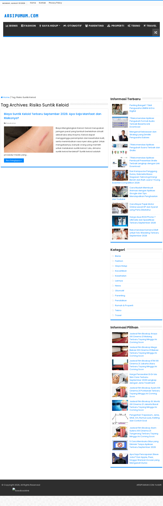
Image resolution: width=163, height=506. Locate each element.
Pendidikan (121, 300)
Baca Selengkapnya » (14, 160)
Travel (118, 315)
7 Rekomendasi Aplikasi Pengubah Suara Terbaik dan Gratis (145, 147)
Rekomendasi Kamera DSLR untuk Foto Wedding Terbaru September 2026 (144, 232)
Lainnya (119, 280)
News (118, 285)
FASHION (30, 26)
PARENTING (96, 26)
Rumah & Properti (124, 305)
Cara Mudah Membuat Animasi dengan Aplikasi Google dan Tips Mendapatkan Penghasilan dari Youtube (135, 193)
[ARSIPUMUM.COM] (21, 15)
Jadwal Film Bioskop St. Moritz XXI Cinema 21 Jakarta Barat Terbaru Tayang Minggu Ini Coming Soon (145, 405)
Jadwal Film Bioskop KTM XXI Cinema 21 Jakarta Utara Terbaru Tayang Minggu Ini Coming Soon (144, 365)
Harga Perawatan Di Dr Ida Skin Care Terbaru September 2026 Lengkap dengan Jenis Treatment (143, 378)
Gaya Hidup (121, 265)
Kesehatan (11, 123)
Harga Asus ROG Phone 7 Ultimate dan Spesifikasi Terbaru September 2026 (143, 219)
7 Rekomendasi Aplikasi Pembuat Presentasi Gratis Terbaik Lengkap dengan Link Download (145, 162)
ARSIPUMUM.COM (145, 484)
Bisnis (118, 256)
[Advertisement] (81, 66)
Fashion (119, 260)
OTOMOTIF (74, 26)
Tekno (118, 310)
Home (33, 2)
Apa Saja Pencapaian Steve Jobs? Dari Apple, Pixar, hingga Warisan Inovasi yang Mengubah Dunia (144, 458)
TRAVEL (151, 26)
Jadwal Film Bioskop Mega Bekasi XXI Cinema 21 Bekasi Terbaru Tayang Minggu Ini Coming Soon (144, 351)
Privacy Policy (55, 2)
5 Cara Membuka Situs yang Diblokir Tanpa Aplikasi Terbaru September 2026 (144, 444)
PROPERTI (117, 26)
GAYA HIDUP (50, 26)
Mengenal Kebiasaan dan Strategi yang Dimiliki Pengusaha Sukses (143, 134)
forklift (158, 484)
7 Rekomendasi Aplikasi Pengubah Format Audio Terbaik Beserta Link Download (142, 122)
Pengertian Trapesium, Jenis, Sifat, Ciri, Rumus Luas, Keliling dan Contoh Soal (145, 417)
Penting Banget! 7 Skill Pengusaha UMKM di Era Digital (142, 108)
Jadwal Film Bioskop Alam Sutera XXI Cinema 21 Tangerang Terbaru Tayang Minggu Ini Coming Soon (144, 432)
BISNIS (13, 26)
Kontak (42, 2)
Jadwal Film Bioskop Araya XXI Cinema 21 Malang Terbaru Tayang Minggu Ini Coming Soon (143, 338)
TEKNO (135, 26)
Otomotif (119, 290)
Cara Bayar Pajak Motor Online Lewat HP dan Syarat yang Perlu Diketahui (144, 207)
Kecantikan (121, 270)
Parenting (120, 295)
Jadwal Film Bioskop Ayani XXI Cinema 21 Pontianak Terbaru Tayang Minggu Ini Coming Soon (145, 392)
